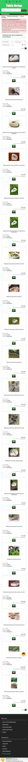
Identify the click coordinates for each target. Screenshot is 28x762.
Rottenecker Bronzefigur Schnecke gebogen (14, 691)
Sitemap (4, 732)
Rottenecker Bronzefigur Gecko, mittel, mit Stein (14, 592)
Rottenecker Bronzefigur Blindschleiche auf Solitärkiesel (14, 494)
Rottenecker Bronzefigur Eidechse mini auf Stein (14, 165)
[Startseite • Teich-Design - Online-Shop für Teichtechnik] (14, 6)
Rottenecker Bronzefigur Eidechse (14, 296)
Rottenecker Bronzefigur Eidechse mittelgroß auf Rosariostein (14, 231)
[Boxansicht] (23, 45)
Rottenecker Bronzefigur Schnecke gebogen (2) (14, 624)
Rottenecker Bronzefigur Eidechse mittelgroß (14, 198)
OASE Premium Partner (7, 729)
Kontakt (4, 746)
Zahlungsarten (5, 724)
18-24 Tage (9, 137)
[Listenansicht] (25, 45)
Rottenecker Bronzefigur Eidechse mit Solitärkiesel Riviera (14, 67)
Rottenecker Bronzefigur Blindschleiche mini (14, 395)
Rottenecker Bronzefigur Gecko (14, 559)
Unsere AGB (5, 743)
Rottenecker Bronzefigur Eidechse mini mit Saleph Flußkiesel (14, 133)
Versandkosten (22, 77)
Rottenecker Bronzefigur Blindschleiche (14, 460)
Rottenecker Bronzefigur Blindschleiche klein (14, 427)
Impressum (5, 748)
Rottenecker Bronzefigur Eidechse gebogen (14, 329)
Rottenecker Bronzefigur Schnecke (14, 657)
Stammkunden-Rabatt (7, 727)
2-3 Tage (8, 72)
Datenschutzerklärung (7, 741)
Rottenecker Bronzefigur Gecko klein (14, 526)
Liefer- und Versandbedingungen (9, 722)
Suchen (23, 10)
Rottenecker (9, 73)
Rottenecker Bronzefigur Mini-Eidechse (14, 99)
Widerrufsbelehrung (6, 751)
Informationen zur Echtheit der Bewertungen (14, 761)
